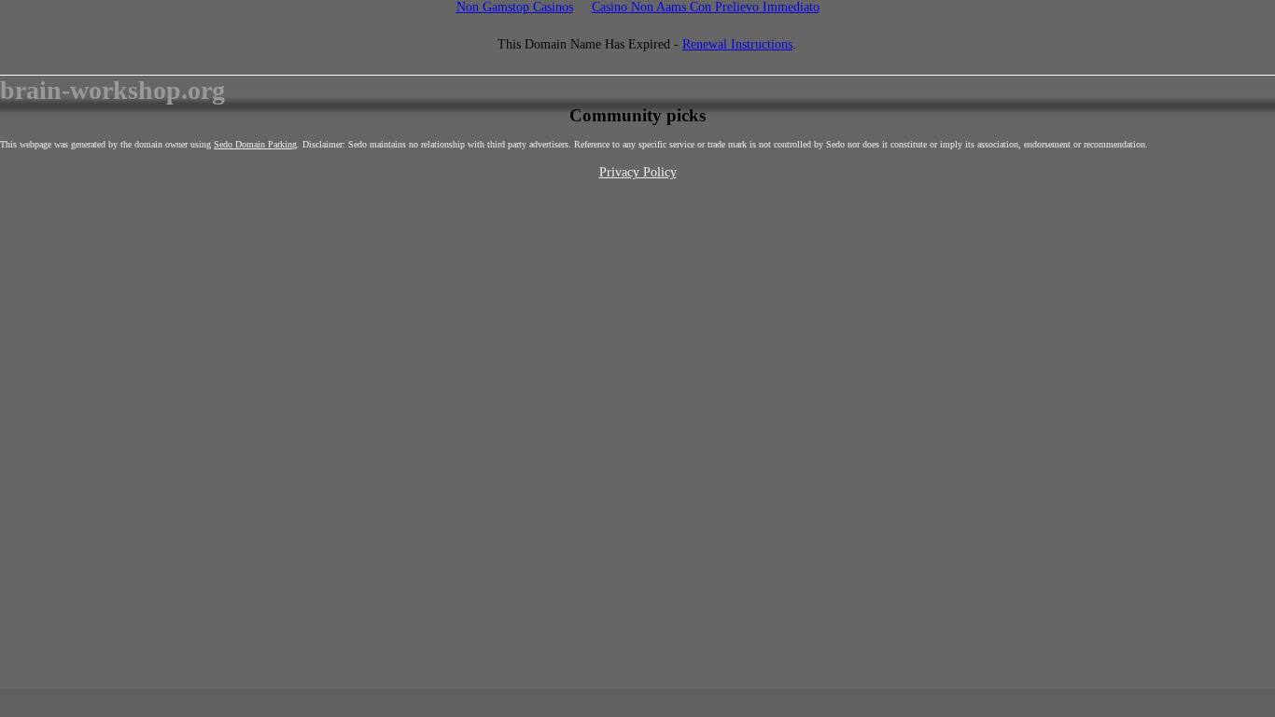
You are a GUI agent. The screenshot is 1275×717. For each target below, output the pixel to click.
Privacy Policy (638, 172)
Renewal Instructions (737, 44)
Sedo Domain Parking (255, 144)
